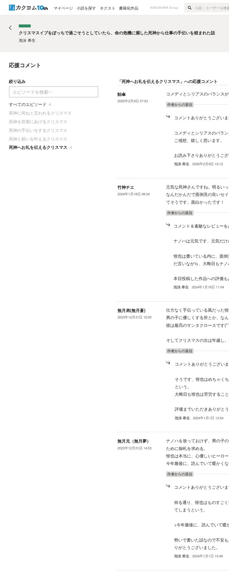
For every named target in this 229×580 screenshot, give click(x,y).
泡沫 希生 (181, 163)
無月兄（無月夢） (134, 441)
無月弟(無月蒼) (131, 310)
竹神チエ (125, 187)
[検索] (189, 7)
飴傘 (121, 94)
